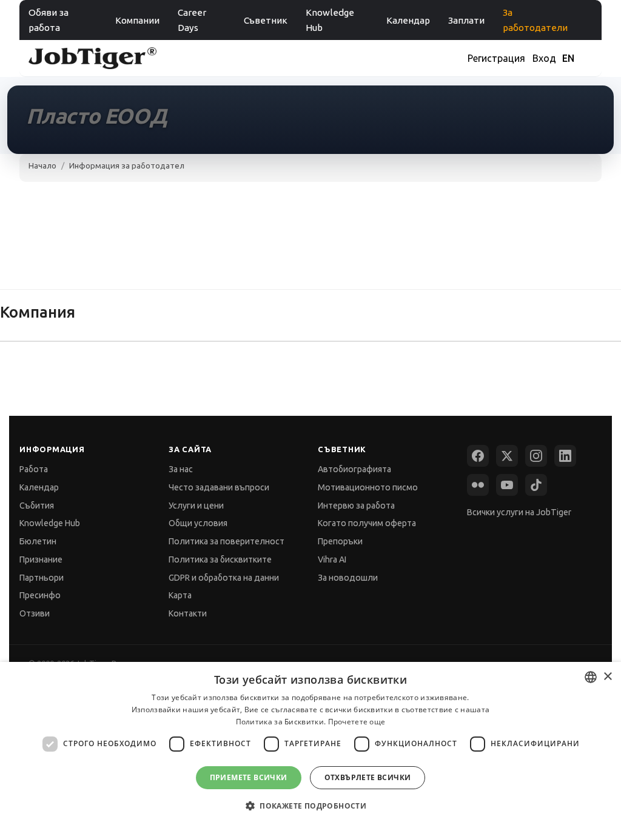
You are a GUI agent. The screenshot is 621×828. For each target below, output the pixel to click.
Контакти (188, 613)
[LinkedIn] (565, 456)
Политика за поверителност (226, 541)
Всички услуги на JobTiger (519, 512)
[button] (310, 805)
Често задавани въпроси (219, 487)
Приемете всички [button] (248, 777)
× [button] (607, 676)
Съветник (265, 20)
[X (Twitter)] (507, 456)
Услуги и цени (196, 505)
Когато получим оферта (367, 523)
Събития (36, 505)
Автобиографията (354, 469)
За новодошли (348, 578)
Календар (408, 20)
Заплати (466, 20)
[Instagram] (536, 456)
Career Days (192, 20)
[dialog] (310, 745)
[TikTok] (536, 485)
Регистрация (496, 58)
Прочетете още (357, 721)
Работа (33, 469)
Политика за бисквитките (220, 559)
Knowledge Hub (330, 20)
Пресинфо (40, 595)
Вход (544, 58)
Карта (180, 595)
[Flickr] (478, 485)
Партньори (41, 578)
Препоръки (340, 541)
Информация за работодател (126, 165)
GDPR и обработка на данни (224, 578)
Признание (40, 559)
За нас (181, 469)
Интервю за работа (356, 505)
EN (568, 58)
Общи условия (198, 523)
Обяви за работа (49, 20)
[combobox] (591, 677)
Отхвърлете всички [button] (367, 777)
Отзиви (34, 613)
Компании (137, 20)
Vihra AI (332, 559)
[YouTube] (507, 485)
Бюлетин (37, 541)
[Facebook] (478, 456)
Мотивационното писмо (368, 487)
